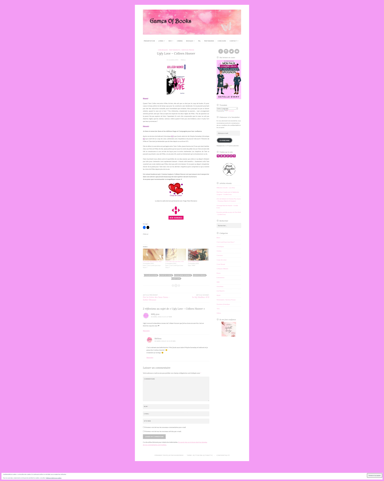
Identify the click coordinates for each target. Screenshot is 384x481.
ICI (172, 136)
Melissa (183, 60)
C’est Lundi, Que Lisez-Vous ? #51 (174, 261)
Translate (231, 111)
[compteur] (226, 157)
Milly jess (155, 314)
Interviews (220, 286)
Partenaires (209, 41)
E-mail (147, 414)
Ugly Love (176, 278)
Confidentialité (223, 455)
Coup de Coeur (166, 275)
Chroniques (163, 50)
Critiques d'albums (222, 268)
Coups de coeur (221, 260)
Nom (146, 406)
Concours (222, 41)
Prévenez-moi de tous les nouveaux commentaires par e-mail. (165, 427)
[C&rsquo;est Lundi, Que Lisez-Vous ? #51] (175, 254)
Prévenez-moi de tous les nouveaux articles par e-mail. (162, 431)
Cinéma (180, 41)
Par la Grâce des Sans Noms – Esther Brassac (156, 297)
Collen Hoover (151, 275)
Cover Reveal (221, 264)
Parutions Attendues (223, 304)
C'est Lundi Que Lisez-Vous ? (226, 242)
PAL (199, 41)
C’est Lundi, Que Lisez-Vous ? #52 (152, 261)
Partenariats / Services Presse (181, 50)
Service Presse (200, 275)
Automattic (208, 455)
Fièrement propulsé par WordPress (169, 455)
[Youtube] (236, 51)
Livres (160, 41)
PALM (218, 295)
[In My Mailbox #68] (198, 254)
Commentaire (149, 380)
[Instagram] (226, 51)
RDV (170, 41)
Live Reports (220, 291)
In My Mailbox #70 (200, 296)
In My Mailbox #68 (193, 261)
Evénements (220, 277)
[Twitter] (231, 51)
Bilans (218, 237)
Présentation (149, 41)
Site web (147, 421)
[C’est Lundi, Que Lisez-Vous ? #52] (153, 254)
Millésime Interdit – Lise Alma (226, 188)
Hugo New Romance (183, 275)
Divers (219, 273)
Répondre (146, 331)
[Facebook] (220, 51)
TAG (218, 308)
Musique (189, 41)
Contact (233, 41)
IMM (218, 282)
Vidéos (219, 313)
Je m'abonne (224, 140)
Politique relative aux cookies (54, 478)
